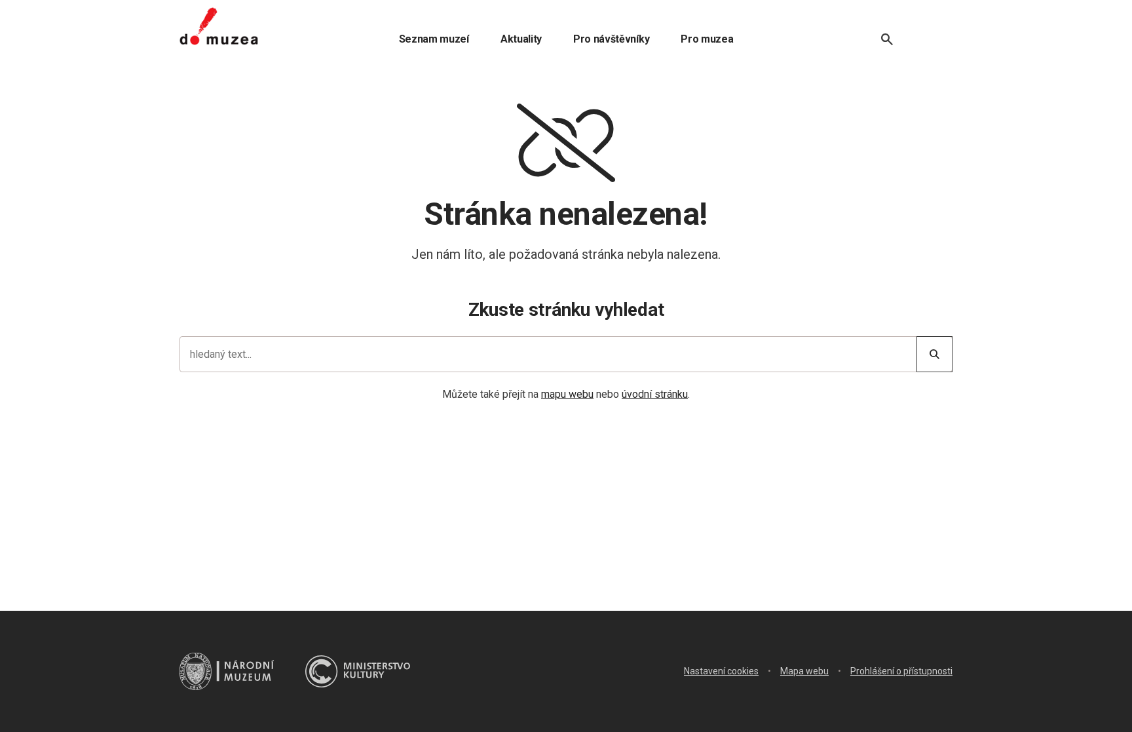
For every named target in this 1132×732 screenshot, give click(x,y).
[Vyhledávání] (887, 39)
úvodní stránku (655, 394)
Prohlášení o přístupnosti (901, 671)
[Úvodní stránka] (218, 26)
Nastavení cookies (721, 671)
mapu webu (567, 394)
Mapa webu (804, 671)
